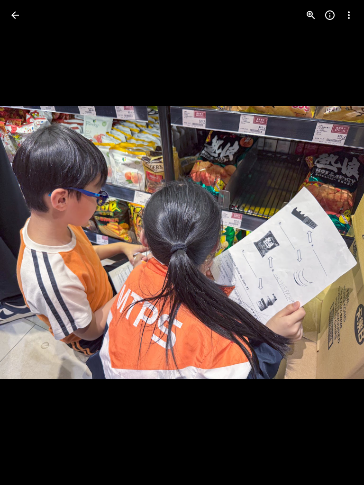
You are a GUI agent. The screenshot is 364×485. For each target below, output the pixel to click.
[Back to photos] (15, 15)
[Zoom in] (310, 15)
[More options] (348, 15)
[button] (337, 242)
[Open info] (329, 15)
